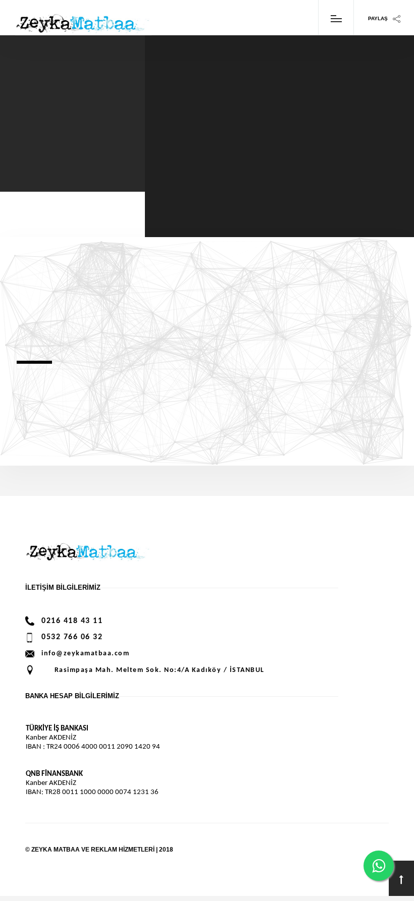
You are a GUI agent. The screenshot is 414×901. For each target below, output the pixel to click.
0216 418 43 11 (71, 621)
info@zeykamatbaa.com (85, 653)
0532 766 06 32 (71, 637)
